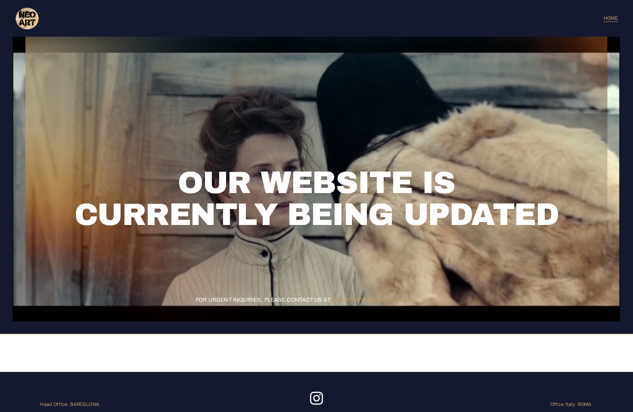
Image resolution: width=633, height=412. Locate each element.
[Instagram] (316, 398)
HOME (611, 18)
